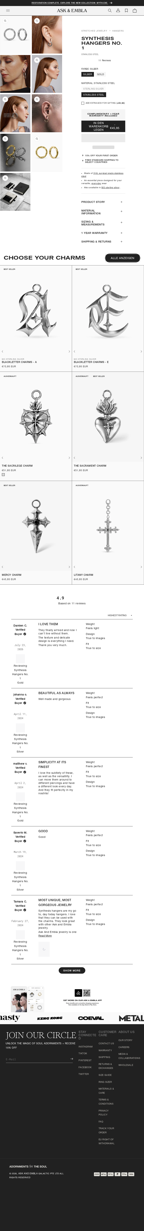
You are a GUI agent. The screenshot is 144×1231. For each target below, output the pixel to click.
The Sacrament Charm (90, 466)
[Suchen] (110, 10)
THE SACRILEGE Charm (17, 466)
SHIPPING (104, 1057)
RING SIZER (105, 1082)
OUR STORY (125, 1040)
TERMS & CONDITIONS (106, 1102)
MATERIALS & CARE (106, 1091)
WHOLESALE (125, 1065)
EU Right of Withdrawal (107, 1142)
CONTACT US (106, 1044)
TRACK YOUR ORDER (106, 1130)
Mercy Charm (12, 575)
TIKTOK (83, 1054)
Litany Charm (83, 575)
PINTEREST (85, 1060)
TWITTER (84, 1074)
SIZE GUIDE (105, 1075)
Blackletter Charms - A (19, 362)
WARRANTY (105, 1051)
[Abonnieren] (69, 1058)
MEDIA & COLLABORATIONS (129, 1056)
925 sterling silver (110, 188)
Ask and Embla (28, 1174)
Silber (87, 74)
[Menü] (8, 10)
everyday (96, 184)
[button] (103, 138)
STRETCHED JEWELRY (94, 31)
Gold (100, 74)
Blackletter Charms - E (91, 362)
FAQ (101, 1122)
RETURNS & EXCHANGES (106, 1066)
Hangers (118, 31)
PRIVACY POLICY (104, 1113)
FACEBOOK (85, 1067)
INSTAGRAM (85, 1047)
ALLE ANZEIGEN (122, 258)
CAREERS (124, 1047)
